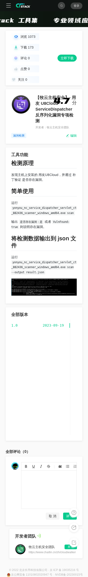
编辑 (73, 135)
